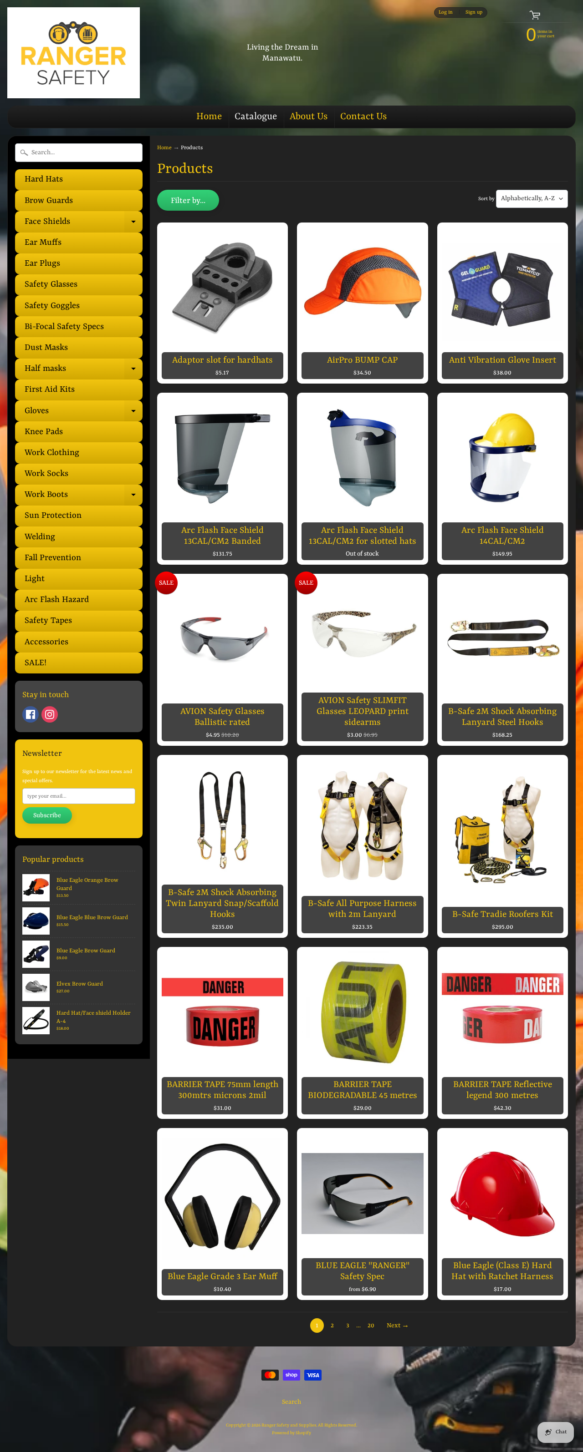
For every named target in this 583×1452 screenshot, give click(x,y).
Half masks (84, 371)
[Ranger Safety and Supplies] (73, 52)
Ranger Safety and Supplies (288, 1425)
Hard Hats (44, 179)
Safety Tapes (48, 621)
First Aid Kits (50, 390)
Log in (446, 12)
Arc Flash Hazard (57, 600)
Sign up (473, 12)
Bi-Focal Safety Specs (64, 327)
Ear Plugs (42, 263)
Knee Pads (44, 432)
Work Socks (46, 474)
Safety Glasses (51, 284)
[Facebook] (30, 714)
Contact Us (363, 116)
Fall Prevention (53, 558)
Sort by (486, 199)
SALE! (35, 663)
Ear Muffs (43, 243)
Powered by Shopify (291, 1433)
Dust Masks (46, 348)
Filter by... (188, 200)
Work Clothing (52, 453)
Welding (40, 537)
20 (371, 1325)
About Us (308, 116)
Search (291, 1402)
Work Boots (84, 498)
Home (209, 116)
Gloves (84, 413)
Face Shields (84, 224)
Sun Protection (53, 516)
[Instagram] (49, 714)
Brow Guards (49, 201)
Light (35, 579)
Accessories (46, 642)
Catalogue (256, 116)
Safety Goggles (52, 306)
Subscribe (47, 815)
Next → (398, 1325)
